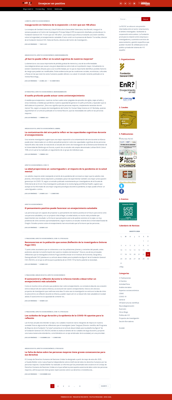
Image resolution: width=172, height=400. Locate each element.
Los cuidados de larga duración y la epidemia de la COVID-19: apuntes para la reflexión (64, 316)
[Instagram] (134, 3)
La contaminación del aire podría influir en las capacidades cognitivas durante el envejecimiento (65, 133)
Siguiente (104, 386)
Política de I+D (124, 315)
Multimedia (58, 9)
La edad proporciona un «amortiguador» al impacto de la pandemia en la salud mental (66, 170)
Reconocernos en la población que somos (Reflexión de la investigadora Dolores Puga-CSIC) (66, 243)
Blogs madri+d (28, 9)
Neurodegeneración (61, 55)
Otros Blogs (64, 238)
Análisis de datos (30, 55)
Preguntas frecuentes (80, 397)
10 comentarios (55, 81)
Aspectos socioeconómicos (41, 21)
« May (121, 267)
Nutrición (122, 309)
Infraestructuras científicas (129, 303)
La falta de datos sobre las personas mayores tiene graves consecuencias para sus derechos (65, 353)
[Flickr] (129, 3)
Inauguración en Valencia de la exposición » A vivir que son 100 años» (60, 24)
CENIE (121, 293)
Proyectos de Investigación (129, 318)
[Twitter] (125, 3)
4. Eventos (28, 21)
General (57, 128)
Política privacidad (96, 397)
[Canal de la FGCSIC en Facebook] (121, 191)
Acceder (122, 328)
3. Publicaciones (30, 238)
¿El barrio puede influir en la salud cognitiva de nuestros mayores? (59, 59)
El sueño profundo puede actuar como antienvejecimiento (55, 95)
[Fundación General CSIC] (126, 70)
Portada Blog (40, 9)
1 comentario (54, 193)
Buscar (145, 19)
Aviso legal (107, 397)
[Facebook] (120, 3)
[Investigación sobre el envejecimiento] (126, 139)
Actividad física (30, 92)
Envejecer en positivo (51, 3)
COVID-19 (46, 165)
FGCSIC (49, 9)
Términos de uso (66, 397)
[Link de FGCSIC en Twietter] (121, 186)
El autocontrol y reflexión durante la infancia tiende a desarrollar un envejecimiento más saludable (60, 280)
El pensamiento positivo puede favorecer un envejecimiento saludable (61, 208)
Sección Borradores (126, 321)
